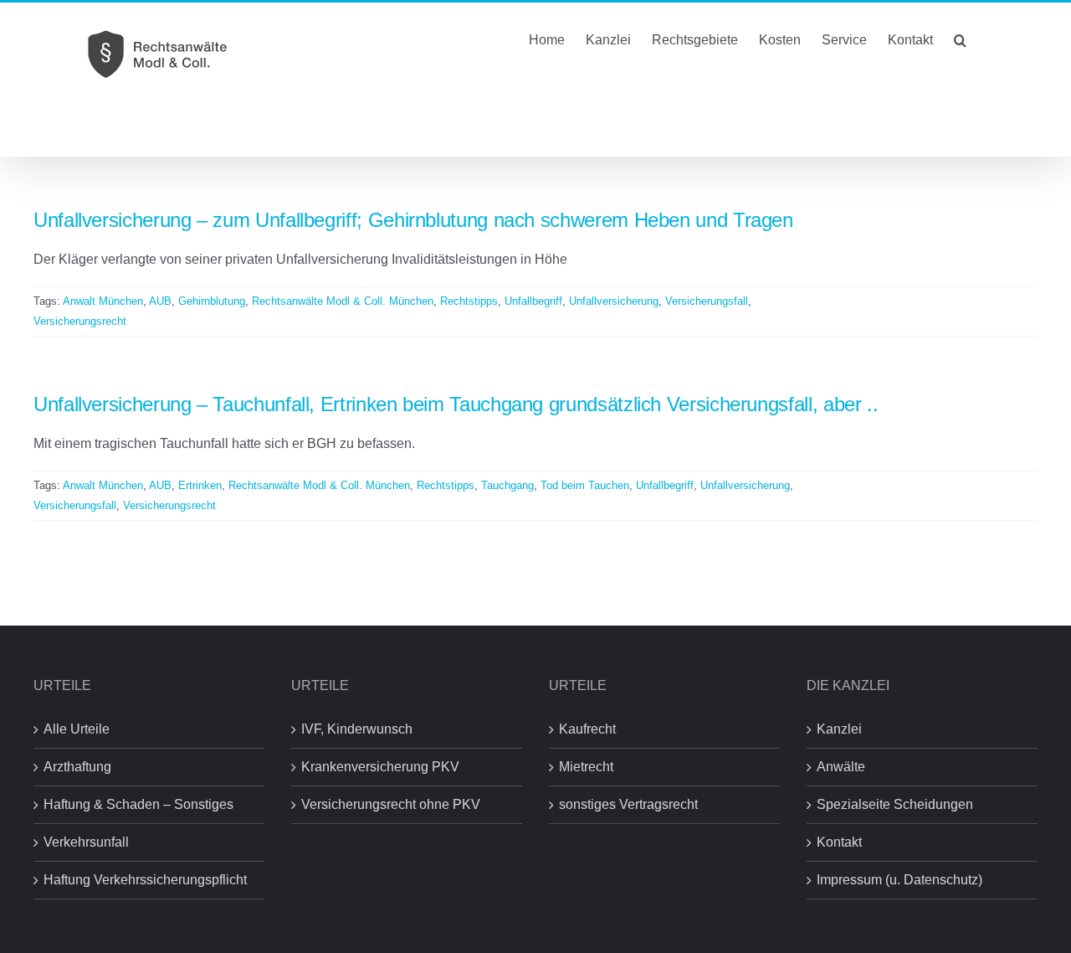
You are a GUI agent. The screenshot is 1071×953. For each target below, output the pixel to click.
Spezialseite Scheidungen (895, 804)
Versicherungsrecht (79, 321)
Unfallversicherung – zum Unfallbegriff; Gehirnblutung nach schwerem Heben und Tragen (413, 220)
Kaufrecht (587, 729)
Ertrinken (200, 485)
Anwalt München (103, 301)
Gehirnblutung (211, 301)
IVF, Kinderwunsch (357, 729)
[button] (960, 38)
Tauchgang (507, 485)
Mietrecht (586, 767)
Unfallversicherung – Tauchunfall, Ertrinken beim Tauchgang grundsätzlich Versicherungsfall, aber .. (455, 404)
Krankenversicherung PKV (380, 767)
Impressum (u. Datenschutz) (899, 880)
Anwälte (841, 767)
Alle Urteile (77, 729)
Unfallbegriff (533, 301)
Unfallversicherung (613, 301)
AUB (160, 301)
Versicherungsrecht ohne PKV (390, 804)
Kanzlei (839, 729)
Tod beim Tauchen (585, 485)
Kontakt (839, 842)
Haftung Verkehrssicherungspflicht (145, 880)
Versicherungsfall (706, 301)
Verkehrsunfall (86, 842)
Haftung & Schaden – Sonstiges (138, 804)
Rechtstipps (469, 301)
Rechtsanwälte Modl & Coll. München (342, 301)
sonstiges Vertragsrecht (628, 804)
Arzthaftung (77, 767)
